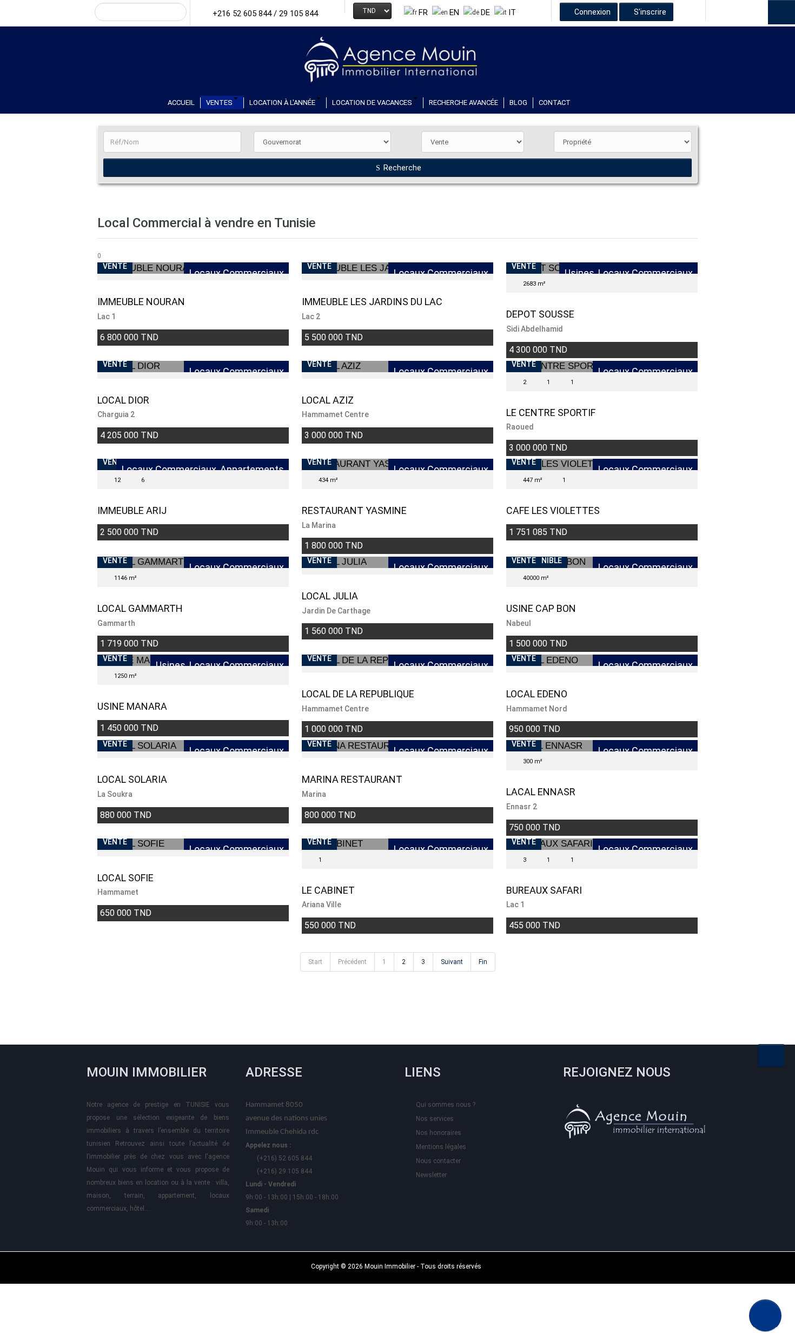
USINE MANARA (132, 706)
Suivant (452, 962)
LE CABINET (328, 890)
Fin (483, 962)
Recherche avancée (463, 102)
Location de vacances (372, 102)
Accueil (181, 102)
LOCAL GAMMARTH (140, 608)
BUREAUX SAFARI (544, 890)
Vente (115, 266)
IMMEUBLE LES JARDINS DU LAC (372, 301)
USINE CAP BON (541, 608)
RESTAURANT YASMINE (354, 510)
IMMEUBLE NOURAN (141, 301)
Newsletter (431, 1175)
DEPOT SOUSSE (540, 314)
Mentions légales (441, 1147)
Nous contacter (438, 1161)
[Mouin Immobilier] (397, 54)
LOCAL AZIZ (328, 400)
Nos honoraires (438, 1133)
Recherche (401, 167)
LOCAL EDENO (536, 693)
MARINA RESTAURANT (352, 779)
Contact (555, 102)
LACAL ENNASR (540, 791)
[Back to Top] (771, 1055)
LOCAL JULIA (330, 596)
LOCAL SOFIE (125, 877)
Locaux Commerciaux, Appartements (203, 469)
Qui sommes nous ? (445, 1104)
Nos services (435, 1119)
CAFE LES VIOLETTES (553, 510)
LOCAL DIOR (123, 400)
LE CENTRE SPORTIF (550, 412)
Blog (518, 102)
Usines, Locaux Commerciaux (629, 273)
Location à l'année (282, 102)
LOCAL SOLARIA (132, 779)
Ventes (219, 102)
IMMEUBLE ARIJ (132, 510)
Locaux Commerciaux (236, 273)
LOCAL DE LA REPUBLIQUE (358, 693)
